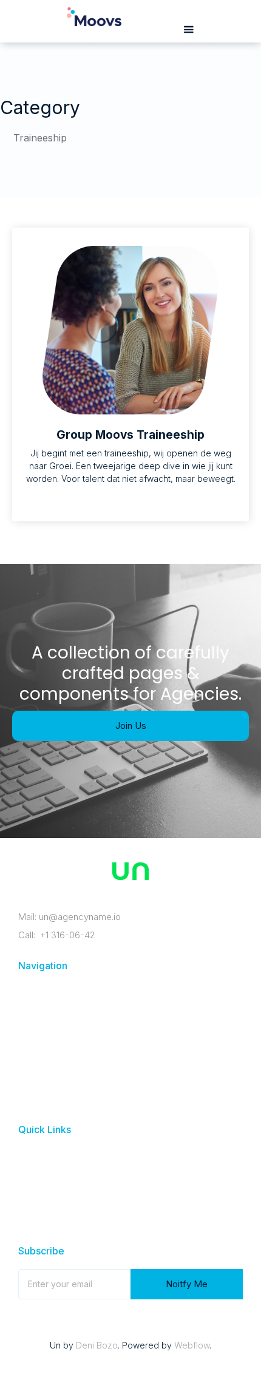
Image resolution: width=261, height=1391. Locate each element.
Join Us (130, 725)
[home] (91, 23)
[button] (188, 30)
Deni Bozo (97, 1345)
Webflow (191, 1345)
